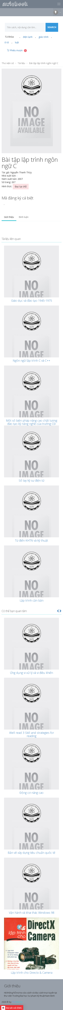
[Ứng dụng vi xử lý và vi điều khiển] (31, 657)
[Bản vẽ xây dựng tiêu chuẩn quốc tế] (31, 836)
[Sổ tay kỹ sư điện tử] (31, 464)
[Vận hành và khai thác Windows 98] (31, 896)
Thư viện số (8, 63)
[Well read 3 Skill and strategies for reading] (31, 717)
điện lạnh (27, 36)
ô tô (7, 42)
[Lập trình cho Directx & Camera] (31, 959)
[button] (58, 611)
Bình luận (23, 217)
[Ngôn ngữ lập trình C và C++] (31, 344)
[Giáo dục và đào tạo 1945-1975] (31, 284)
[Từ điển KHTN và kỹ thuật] (31, 524)
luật (17, 42)
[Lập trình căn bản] (31, 584)
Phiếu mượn (17, 50)
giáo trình (43, 36)
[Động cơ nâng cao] (31, 776)
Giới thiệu (9, 217)
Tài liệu (21, 63)
